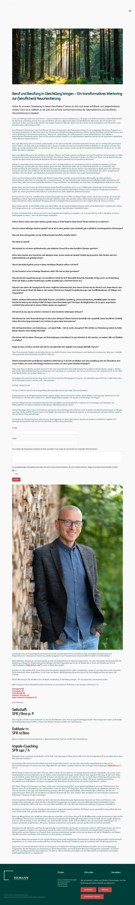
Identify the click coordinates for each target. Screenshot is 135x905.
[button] (130, 11)
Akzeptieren (88, 890)
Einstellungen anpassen (92, 897)
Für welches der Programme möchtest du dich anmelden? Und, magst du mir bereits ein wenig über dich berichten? (54, 449)
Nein (16, 474)
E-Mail (15, 428)
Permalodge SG (18, 691)
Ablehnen (105, 890)
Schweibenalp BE (18, 693)
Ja (15, 470)
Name (14, 438)
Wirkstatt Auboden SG (20, 695)
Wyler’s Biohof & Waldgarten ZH (24, 697)
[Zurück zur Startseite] (24, 11)
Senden (16, 480)
